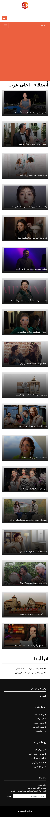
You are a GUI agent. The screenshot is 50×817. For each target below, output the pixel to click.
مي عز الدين (39, 767)
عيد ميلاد (40, 719)
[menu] (5, 25)
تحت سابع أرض (38, 762)
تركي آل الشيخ (38, 750)
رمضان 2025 (39, 714)
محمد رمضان (39, 723)
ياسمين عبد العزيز (37, 758)
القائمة (42, 25)
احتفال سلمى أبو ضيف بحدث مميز (29, 668)
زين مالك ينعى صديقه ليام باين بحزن (29, 673)
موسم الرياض (38, 727)
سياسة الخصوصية (25, 811)
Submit (8, 796)
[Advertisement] (25, 54)
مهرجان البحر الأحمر (36, 754)
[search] (4, 18)
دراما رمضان (39, 731)
